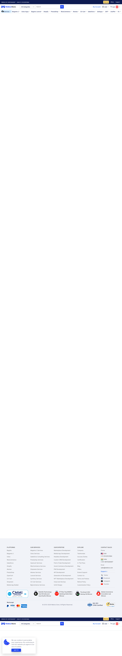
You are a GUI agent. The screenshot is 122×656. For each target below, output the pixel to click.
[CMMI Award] (17, 591)
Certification (81, 560)
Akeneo (9, 569)
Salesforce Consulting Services (40, 556)
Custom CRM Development (62, 560)
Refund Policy (81, 582)
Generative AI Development (62, 575)
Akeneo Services (35, 572)
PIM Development (59, 569)
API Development (59, 572)
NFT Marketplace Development (63, 578)
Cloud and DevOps (60, 582)
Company (80, 550)
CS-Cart (9, 578)
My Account (97, 7)
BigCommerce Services (37, 585)
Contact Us (80, 575)
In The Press (81, 563)
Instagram (107, 581)
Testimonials (81, 553)
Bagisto (9, 550)
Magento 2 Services (36, 550)
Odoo (8, 556)
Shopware (10, 582)
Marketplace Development (62, 550)
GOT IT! (16, 650)
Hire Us (106, 2)
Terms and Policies (83, 578)
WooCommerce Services (38, 566)
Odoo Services (35, 553)
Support (118, 2)
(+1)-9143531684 (24, 2)
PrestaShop (10, 572)
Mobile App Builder (13, 585)
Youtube (106, 584)
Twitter (106, 575)
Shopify (9, 566)
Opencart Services (36, 563)
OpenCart (10, 575)
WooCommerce (11, 560)
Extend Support (82, 572)
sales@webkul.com (107, 568)
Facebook (107, 578)
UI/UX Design (58, 585)
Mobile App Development (62, 553)
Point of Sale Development (62, 563)
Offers (112, 2)
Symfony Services (36, 578)
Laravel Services (35, 575)
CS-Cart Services (35, 582)
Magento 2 (10, 553)
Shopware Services (36, 569)
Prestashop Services (36, 560)
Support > (104, 571)
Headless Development (61, 556)
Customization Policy (83, 585)
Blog (78, 566)
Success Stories (82, 556)
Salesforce (10, 563)
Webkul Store (9, 7)
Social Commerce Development (63, 566)
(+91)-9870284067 (9, 2)
